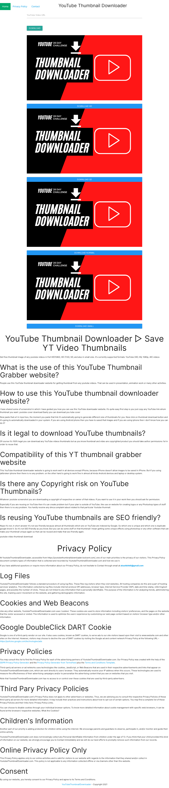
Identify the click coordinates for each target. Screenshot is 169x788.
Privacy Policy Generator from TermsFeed (56, 662)
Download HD (84, 106)
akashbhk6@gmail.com (132, 565)
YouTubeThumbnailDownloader (76, 784)
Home (5, 6)
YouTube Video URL (36, 15)
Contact (35, 6)
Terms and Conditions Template (100, 662)
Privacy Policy (20, 6)
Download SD (84, 179)
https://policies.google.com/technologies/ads (21, 641)
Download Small (84, 326)
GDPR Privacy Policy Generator (14, 662)
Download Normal (84, 253)
